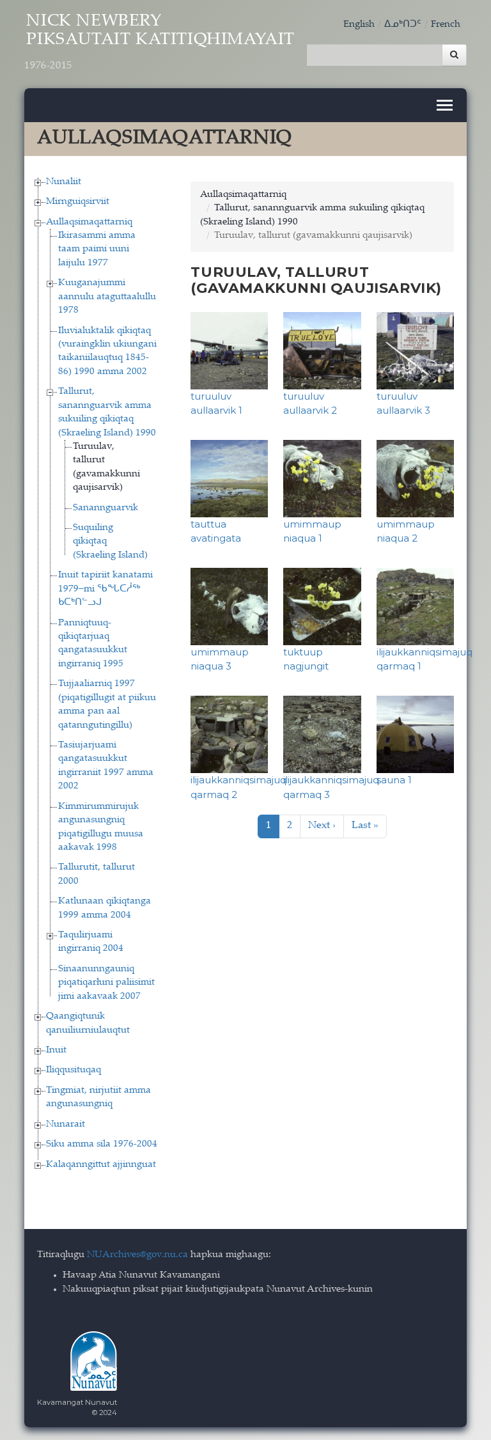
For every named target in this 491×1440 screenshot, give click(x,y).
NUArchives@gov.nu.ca (137, 1255)
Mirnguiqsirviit (77, 202)
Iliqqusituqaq (73, 1070)
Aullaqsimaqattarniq (89, 222)
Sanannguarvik (105, 508)
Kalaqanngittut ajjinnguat (101, 1165)
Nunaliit (63, 182)
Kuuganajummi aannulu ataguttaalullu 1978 (107, 296)
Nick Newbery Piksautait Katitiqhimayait (159, 42)
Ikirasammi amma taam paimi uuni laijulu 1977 (97, 249)
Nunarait (65, 1124)
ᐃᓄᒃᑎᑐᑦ (402, 24)
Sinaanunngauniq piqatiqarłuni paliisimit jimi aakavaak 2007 (106, 982)
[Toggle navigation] (444, 105)
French (445, 24)
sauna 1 (394, 780)
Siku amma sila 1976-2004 (101, 1144)
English (359, 24)
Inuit (56, 1050)
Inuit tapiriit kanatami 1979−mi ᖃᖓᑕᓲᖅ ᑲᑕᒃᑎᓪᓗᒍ (105, 588)
